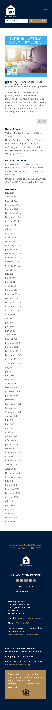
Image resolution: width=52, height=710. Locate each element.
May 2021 (10, 428)
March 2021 (11, 436)
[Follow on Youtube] (30, 580)
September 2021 (13, 412)
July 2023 (10, 323)
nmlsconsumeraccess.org (17, 664)
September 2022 (13, 363)
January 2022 (11, 396)
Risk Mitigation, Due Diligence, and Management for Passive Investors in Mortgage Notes (23, 150)
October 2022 (12, 359)
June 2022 (10, 375)
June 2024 (10, 278)
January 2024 (11, 298)
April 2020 (10, 469)
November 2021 (13, 404)
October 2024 (12, 262)
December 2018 (12, 493)
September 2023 (13, 314)
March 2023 (11, 339)
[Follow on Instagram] (26, 580)
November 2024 (13, 258)
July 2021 (9, 420)
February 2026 (12, 205)
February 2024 (12, 294)
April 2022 (10, 383)
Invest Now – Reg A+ (17, 20)
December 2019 (12, 473)
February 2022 (12, 392)
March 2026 (11, 201)
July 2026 (10, 193)
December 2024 (13, 253)
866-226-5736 (22, 623)
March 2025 (11, 241)
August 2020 (11, 465)
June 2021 (10, 424)
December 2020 (13, 448)
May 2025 (10, 233)
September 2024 (13, 266)
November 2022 (13, 355)
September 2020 (13, 461)
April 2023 (10, 335)
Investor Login (38, 20)
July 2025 (9, 229)
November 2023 (13, 306)
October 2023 (12, 310)
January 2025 (11, 249)
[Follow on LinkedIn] (34, 580)
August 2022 (11, 367)
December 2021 (12, 400)
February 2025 (12, 245)
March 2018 (11, 517)
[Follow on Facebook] (17, 580)
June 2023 (10, 327)
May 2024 (10, 282)
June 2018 (10, 505)
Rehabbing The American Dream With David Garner (24, 83)
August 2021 (11, 416)
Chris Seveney (15, 87)
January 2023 (11, 347)
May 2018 (10, 509)
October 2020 (12, 456)
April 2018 (10, 513)
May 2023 (10, 331)
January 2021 (11, 444)
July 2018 (9, 501)
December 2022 (13, 351)
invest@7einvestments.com (28, 618)
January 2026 (11, 209)
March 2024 (11, 290)
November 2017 (13, 521)
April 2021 (10, 432)
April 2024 (10, 286)
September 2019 (13, 477)
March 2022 (11, 388)
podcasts (42, 87)
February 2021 (12, 440)
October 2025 (12, 221)
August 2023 (11, 318)
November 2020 (13, 452)
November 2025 (13, 217)
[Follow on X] (21, 580)
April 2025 (10, 237)
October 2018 (11, 497)
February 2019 (12, 489)
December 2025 (13, 213)
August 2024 (11, 270)
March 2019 (11, 485)
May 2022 (10, 379)
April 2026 (10, 197)
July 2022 (10, 371)
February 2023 (12, 343)
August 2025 (11, 225)
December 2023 (13, 302)
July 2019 (9, 481)
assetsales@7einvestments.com (23, 634)
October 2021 (11, 408)
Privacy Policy (26, 591)
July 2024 (10, 274)
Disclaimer (26, 586)
